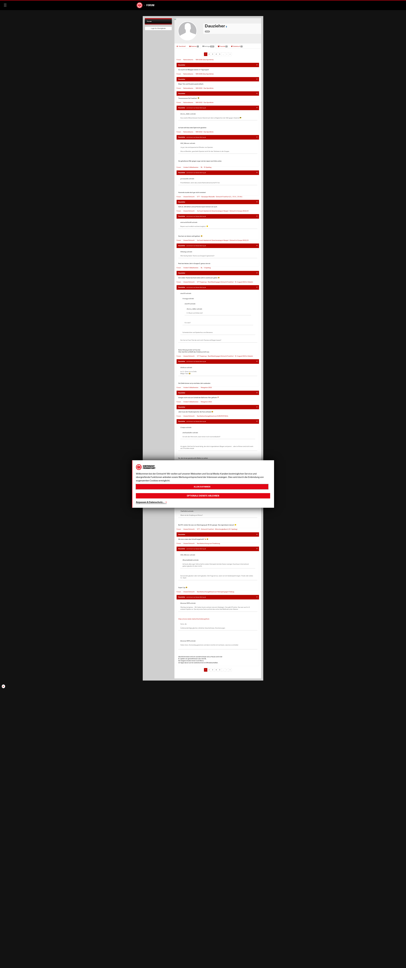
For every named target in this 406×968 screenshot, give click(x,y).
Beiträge (209, 46)
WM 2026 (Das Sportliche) (205, 59)
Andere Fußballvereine (190, 167)
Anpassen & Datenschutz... (150, 502)
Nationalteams (188, 59)
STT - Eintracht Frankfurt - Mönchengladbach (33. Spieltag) (217, 529)
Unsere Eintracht (189, 196)
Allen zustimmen (202, 487)
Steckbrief (182, 46)
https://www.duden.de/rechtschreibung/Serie (193, 619)
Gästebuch (237, 46)
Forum (150, 5)
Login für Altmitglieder (158, 28)
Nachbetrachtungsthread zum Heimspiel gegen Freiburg (215, 592)
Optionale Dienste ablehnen (203, 496)
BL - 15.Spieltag (206, 167)
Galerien (194, 46)
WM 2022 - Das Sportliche (204, 88)
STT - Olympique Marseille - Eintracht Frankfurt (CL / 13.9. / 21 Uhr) (219, 196)
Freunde (223, 46)
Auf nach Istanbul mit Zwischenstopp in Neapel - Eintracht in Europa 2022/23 (223, 211)
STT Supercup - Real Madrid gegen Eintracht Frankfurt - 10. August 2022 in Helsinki (225, 282)
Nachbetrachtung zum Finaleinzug (208, 543)
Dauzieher (181, 65)
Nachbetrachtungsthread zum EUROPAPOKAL (212, 416)
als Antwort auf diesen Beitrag (195, 108)
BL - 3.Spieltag (206, 268)
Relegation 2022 (206, 387)
